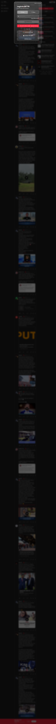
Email (23, 12)
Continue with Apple (29, 35)
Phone (34, 12)
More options (28, 39)
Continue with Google (29, 32)
